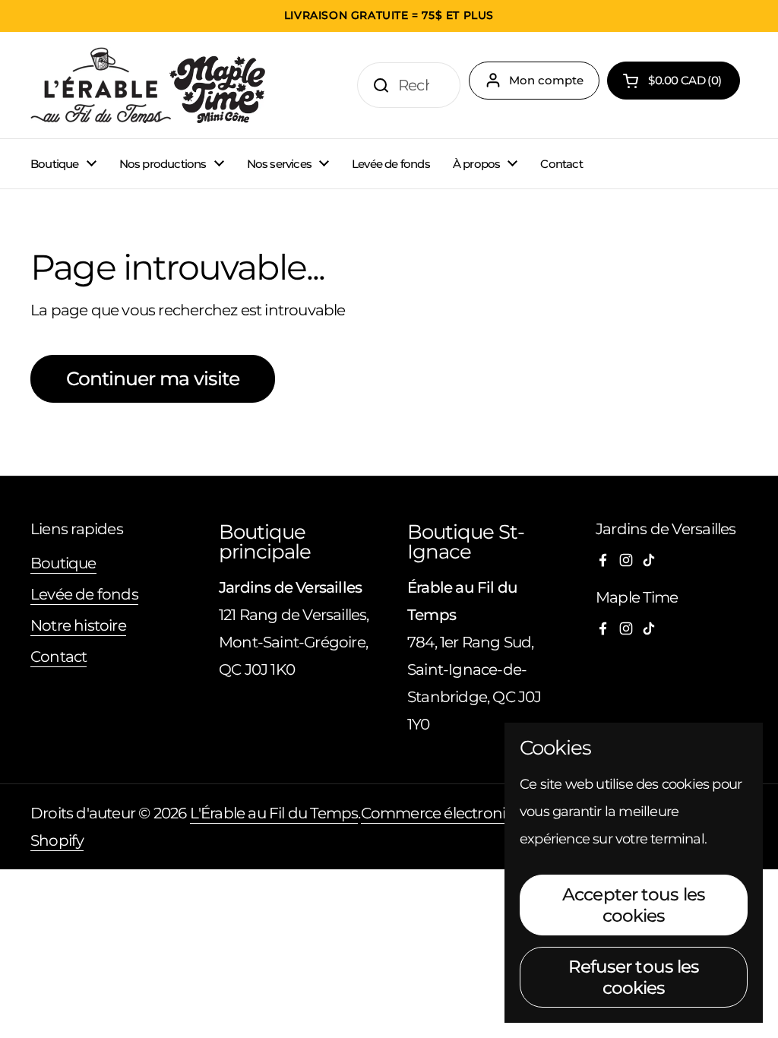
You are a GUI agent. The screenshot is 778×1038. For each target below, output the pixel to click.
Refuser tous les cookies (634, 977)
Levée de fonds (84, 594)
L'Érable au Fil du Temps (274, 813)
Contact (58, 656)
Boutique (63, 563)
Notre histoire (78, 625)
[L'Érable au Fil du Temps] (147, 85)
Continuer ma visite (152, 378)
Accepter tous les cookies (633, 905)
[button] (673, 81)
